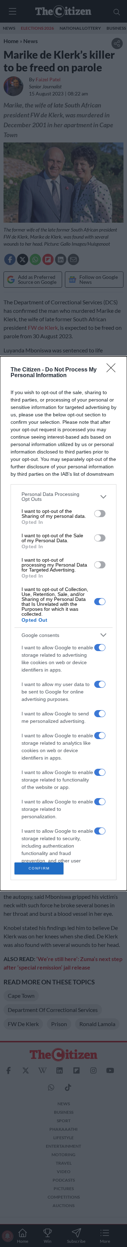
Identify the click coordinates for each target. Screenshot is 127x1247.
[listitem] (63, 497)
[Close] (113, 370)
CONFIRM (39, 868)
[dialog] (63, 623)
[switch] (99, 513)
